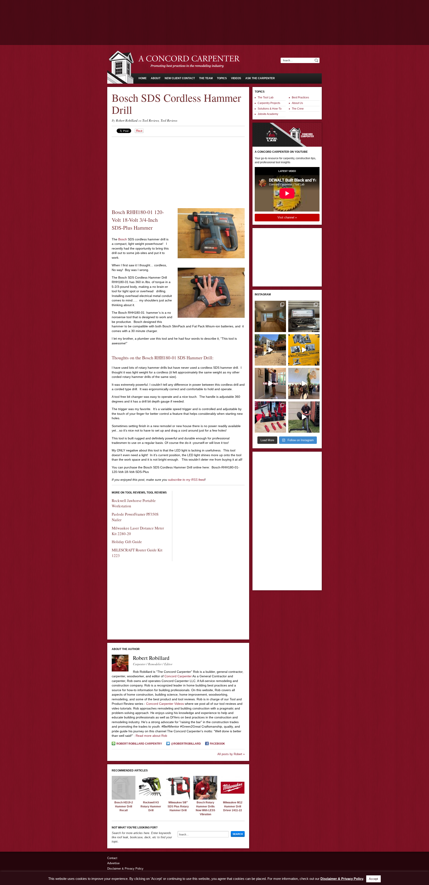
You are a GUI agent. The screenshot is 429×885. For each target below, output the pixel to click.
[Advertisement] (214, 12)
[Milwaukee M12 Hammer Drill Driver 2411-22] (232, 798)
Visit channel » (287, 217)
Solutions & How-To (270, 108)
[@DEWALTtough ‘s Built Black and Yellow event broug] (304, 350)
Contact (112, 858)
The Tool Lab (265, 97)
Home (143, 78)
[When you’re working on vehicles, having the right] (304, 316)
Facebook (217, 743)
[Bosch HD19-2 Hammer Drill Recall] (123, 798)
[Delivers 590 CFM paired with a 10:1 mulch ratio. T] (304, 417)
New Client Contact (180, 78)
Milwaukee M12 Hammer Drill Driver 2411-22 (232, 806)
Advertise (113, 863)
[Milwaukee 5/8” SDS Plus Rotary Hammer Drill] (178, 798)
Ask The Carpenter (260, 78)
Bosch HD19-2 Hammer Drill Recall (123, 806)
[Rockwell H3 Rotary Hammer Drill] (151, 798)
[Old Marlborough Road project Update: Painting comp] (270, 316)
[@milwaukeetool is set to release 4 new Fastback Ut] (270, 417)
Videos (236, 78)
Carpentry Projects (269, 103)
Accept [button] (373, 879)
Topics (222, 78)
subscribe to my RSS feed (186, 479)
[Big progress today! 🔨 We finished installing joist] (270, 350)
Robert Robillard (126, 120)
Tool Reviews (150, 120)
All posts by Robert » (231, 754)
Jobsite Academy (268, 114)
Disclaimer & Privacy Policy (125, 868)
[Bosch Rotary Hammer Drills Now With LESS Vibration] (205, 798)
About (155, 78)
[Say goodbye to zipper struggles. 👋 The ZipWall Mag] (270, 383)
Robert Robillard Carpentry (139, 743)
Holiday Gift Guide (127, 541)
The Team (206, 78)
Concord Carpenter (178, 676)
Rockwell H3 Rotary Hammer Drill (151, 806)
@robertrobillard (186, 743)
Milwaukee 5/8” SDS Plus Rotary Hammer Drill (178, 806)
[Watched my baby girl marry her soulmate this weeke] (304, 383)
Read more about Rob (151, 735)
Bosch (122, 239)
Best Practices (300, 97)
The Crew (298, 108)
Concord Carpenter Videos (165, 703)
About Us (297, 103)
